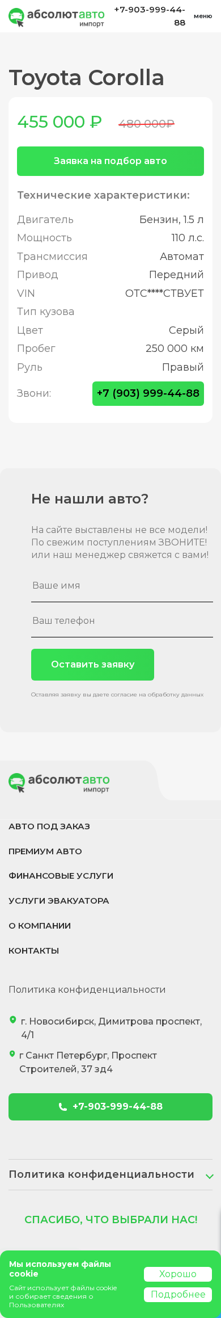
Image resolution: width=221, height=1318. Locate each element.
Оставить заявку (92, 664)
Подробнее (178, 1294)
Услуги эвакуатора (58, 900)
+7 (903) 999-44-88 (148, 393)
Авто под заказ (49, 826)
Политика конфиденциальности (87, 989)
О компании (39, 925)
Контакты (33, 950)
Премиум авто (45, 851)
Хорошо (178, 1274)
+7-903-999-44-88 (149, 16)
